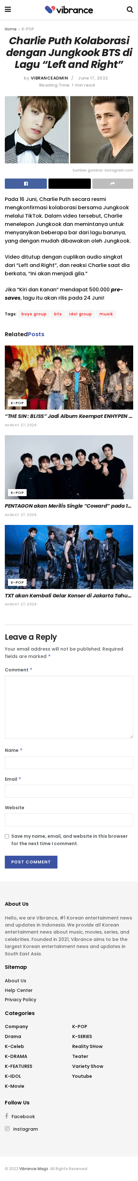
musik (106, 314)
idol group (80, 314)
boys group (34, 314)
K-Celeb (14, 1046)
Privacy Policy (20, 999)
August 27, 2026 (21, 425)
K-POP (28, 29)
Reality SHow (87, 1046)
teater (80, 1056)
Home (11, 29)
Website (14, 807)
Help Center (19, 990)
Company (16, 1026)
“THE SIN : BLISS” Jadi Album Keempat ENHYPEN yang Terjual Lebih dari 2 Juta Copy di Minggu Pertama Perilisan (67, 416)
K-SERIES (82, 1036)
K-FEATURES (18, 1066)
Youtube (82, 1076)
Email (13, 779)
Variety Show (87, 1066)
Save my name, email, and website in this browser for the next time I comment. (69, 839)
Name (14, 750)
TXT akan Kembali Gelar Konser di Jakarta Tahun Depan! (68, 595)
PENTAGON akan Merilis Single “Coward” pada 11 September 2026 (68, 506)
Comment (19, 670)
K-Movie (14, 1086)
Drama (13, 1036)
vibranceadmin (49, 78)
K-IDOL (13, 1076)
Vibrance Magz (33, 1168)
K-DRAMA (16, 1056)
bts (58, 314)
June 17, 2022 (93, 78)
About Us (15, 980)
